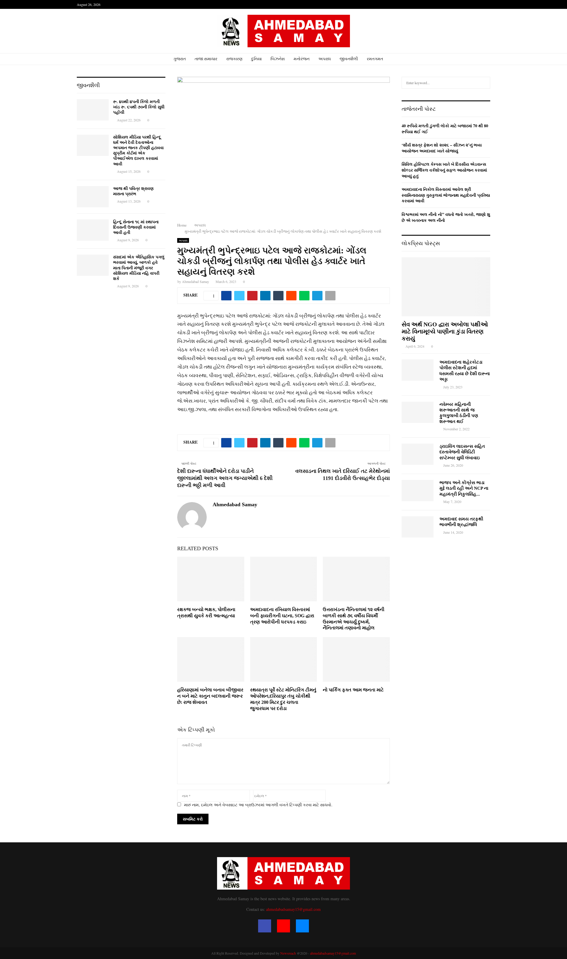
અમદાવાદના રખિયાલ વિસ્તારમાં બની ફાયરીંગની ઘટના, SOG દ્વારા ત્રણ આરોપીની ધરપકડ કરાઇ (282, 615)
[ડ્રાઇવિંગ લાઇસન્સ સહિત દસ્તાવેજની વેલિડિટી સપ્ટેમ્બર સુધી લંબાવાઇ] (418, 454)
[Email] (302, 925)
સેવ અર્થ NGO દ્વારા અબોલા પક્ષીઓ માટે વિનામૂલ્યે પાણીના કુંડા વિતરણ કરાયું (445, 331)
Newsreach (288, 953)
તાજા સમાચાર (206, 58)
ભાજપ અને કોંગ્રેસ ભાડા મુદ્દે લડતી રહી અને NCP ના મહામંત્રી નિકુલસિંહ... (463, 488)
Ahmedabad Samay (195, 281)
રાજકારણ (234, 58)
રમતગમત (375, 58)
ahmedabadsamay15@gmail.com (293, 909)
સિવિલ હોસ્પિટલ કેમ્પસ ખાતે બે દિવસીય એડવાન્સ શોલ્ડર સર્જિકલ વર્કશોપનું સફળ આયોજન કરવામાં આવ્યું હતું (444, 170)
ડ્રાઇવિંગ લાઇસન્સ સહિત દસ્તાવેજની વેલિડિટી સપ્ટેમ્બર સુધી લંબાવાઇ (462, 452)
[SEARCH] (484, 83)
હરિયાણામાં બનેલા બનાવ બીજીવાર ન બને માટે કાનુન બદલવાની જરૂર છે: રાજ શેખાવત (210, 696)
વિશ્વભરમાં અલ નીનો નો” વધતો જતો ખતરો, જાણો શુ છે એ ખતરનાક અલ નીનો (446, 217)
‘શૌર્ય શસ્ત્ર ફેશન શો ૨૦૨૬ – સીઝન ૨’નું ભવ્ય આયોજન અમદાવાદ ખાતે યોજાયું (442, 148)
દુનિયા (256, 58)
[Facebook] (264, 925)
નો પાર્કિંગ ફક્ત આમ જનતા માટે (353, 689)
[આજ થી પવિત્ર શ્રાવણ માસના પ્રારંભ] (93, 196)
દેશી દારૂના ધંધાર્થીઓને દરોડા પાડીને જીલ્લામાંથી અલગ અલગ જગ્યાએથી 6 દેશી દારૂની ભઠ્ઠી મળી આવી (225, 478)
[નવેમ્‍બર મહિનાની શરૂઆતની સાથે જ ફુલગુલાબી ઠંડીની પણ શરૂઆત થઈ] (418, 412)
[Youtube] (283, 925)
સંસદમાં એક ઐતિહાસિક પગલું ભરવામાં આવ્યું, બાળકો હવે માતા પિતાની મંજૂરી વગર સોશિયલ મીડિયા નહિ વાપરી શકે (138, 268)
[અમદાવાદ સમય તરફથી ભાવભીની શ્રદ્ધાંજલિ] (418, 527)
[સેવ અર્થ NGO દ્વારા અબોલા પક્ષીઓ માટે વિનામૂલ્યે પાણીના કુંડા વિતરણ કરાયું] (446, 286)
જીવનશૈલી (349, 58)
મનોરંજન (301, 58)
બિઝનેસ (278, 58)
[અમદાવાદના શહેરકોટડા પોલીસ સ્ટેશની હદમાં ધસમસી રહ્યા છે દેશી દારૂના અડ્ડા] (418, 370)
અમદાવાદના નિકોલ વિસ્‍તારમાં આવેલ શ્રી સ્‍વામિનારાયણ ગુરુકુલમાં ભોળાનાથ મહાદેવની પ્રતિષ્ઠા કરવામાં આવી (446, 195)
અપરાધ (324, 58)
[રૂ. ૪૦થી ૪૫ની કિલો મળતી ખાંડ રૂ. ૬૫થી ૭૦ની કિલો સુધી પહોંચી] (93, 110)
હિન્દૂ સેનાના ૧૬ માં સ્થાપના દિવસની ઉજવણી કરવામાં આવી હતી (136, 227)
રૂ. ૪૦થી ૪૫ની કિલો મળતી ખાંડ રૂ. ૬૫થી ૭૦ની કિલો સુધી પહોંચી (138, 107)
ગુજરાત (179, 58)
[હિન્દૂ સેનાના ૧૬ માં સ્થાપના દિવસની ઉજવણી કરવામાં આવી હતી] (93, 230)
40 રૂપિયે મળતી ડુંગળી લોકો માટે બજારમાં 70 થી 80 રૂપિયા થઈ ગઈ (445, 129)
